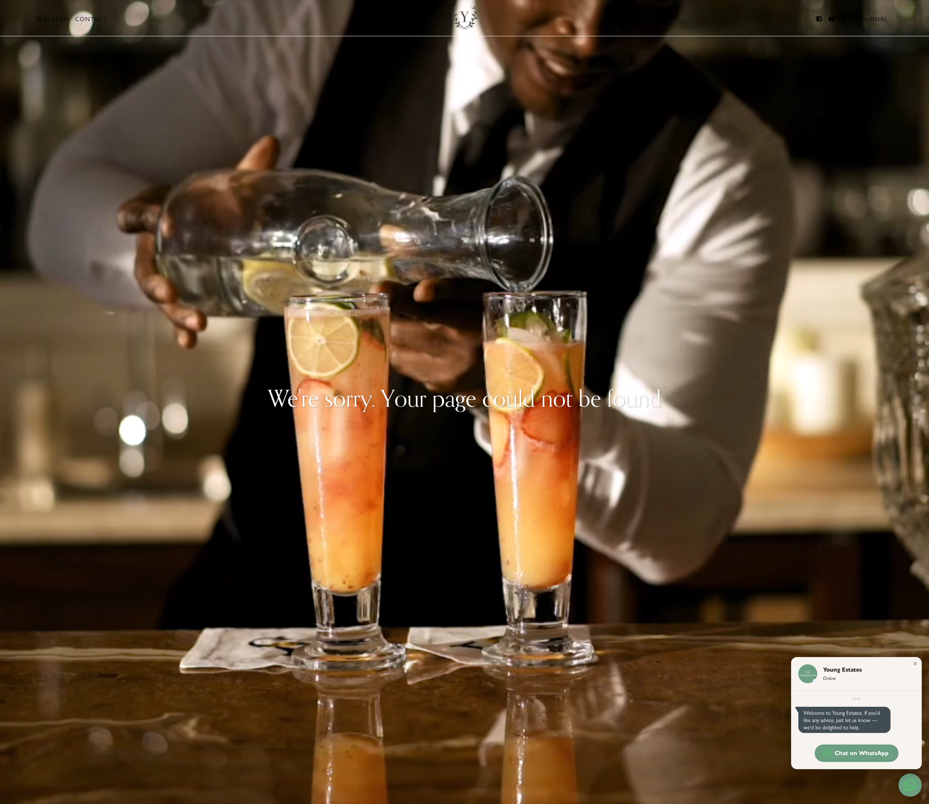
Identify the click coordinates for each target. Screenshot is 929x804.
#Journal (871, 19)
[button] (915, 663)
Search (55, 19)
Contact (91, 19)
